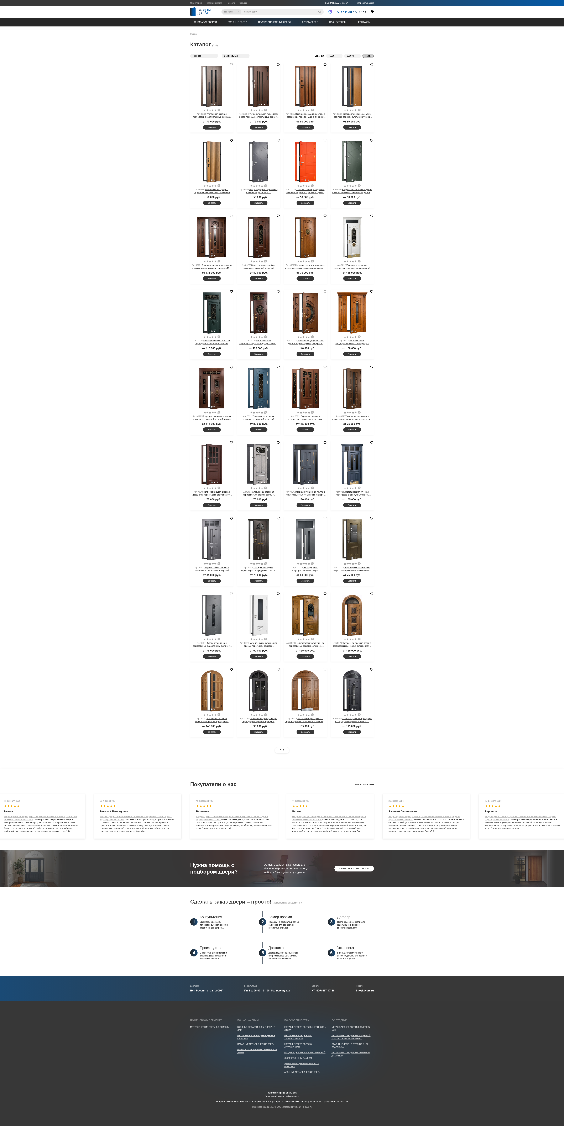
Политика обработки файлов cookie (282, 1096)
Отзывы (243, 3)
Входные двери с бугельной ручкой (304, 1052)
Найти (368, 56)
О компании (196, 3)
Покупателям (337, 22)
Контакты (364, 22)
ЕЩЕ (282, 750)
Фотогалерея (310, 22)
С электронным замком (298, 1058)
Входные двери (237, 22)
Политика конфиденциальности (282, 1093)
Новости (231, 3)
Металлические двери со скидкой (209, 1027)
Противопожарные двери (274, 22)
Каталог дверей (207, 22)
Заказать (212, 127)
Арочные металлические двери (302, 1072)
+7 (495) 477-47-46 (323, 990)
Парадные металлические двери (255, 1044)
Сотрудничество (214, 3)
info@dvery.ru (365, 990)
